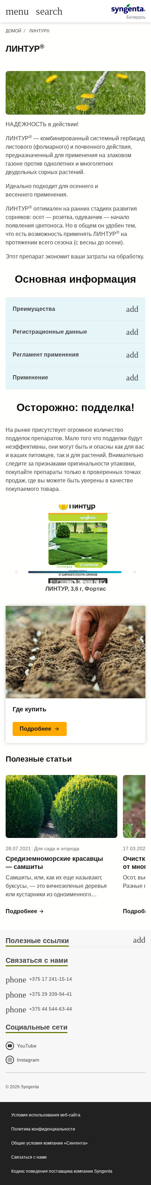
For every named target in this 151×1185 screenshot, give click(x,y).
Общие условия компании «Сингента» (49, 1143)
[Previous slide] (16, 572)
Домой (13, 30)
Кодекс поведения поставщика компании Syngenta (61, 1171)
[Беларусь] (128, 8)
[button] (40, 729)
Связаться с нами (29, 1157)
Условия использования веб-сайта (45, 1115)
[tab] (75, 309)
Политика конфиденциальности (43, 1129)
